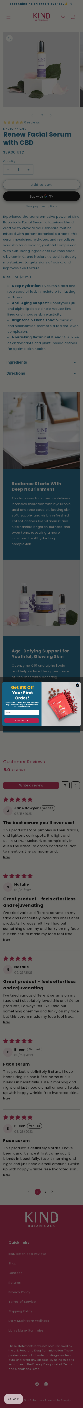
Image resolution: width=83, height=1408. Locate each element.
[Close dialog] (77, 685)
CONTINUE (21, 721)
